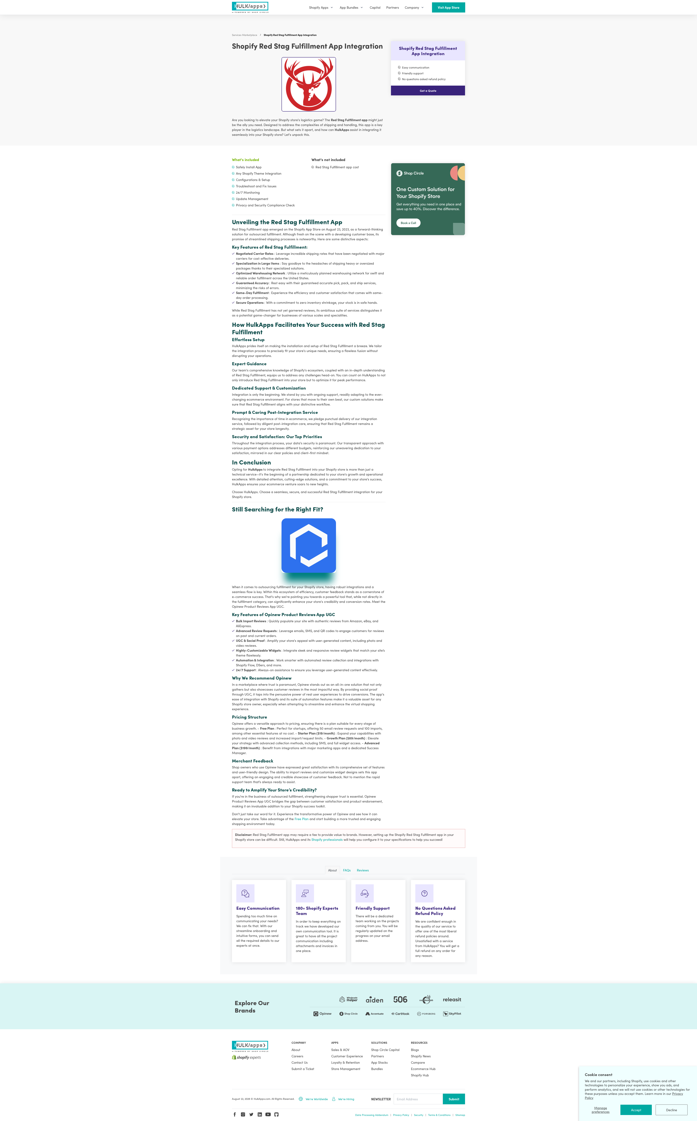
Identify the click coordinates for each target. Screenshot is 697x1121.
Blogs (415, 1049)
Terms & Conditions (439, 1115)
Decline (671, 1110)
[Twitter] (251, 1114)
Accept (636, 1110)
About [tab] (332, 870)
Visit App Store (448, 7)
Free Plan (302, 818)
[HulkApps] (250, 7)
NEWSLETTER (381, 1099)
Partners (377, 1056)
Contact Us (300, 1062)
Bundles (377, 1068)
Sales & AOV (340, 1049)
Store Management (345, 1068)
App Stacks (379, 1062)
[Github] (276, 1114)
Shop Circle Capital (385, 1049)
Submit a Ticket (303, 1068)
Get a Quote (428, 90)
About (296, 1049)
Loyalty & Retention (345, 1062)
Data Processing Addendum (371, 1115)
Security (418, 1115)
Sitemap (460, 1115)
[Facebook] (234, 1114)
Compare (418, 1062)
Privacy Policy (401, 1115)
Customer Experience (347, 1056)
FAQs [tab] (347, 870)
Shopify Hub (420, 1075)
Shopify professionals (327, 839)
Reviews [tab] (363, 870)
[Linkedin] (259, 1114)
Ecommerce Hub (423, 1068)
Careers (297, 1056)
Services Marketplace (244, 35)
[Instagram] (243, 1114)
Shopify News (421, 1056)
